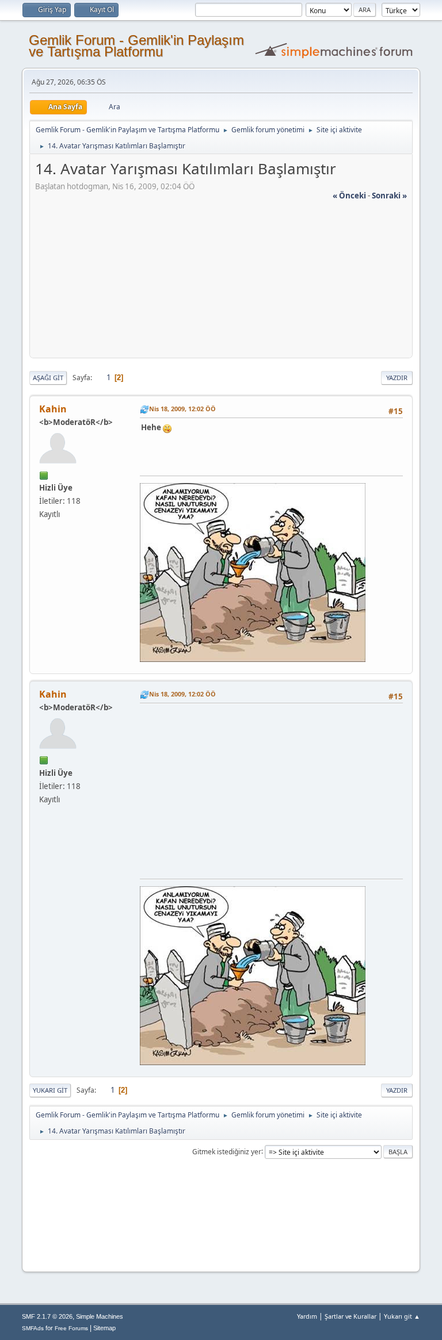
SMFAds (33, 1328)
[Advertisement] (220, 281)
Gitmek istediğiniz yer (226, 1151)
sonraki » (389, 195)
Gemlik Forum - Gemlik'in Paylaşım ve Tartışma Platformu (136, 45)
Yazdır (396, 377)
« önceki (349, 195)
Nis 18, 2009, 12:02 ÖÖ (182, 408)
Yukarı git (50, 1090)
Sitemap (104, 1327)
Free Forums (71, 1328)
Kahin (53, 409)
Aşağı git (48, 377)
